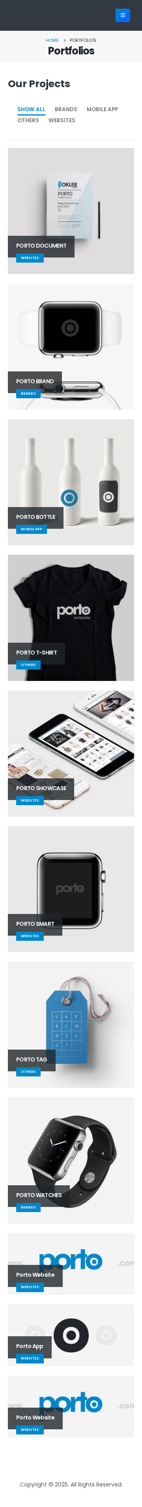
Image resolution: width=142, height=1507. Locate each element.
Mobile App (102, 109)
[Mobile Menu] (123, 15)
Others (28, 120)
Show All (31, 109)
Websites (62, 120)
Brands (66, 109)
